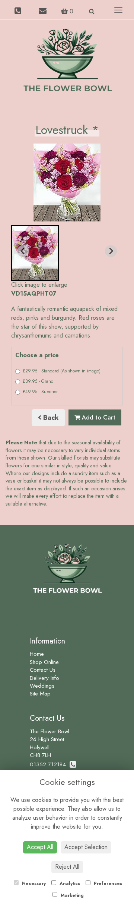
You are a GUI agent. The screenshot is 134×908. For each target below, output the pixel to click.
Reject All (67, 866)
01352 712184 (50, 764)
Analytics (69, 883)
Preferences (107, 883)
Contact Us (42, 670)
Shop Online (44, 662)
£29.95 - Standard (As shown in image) (61, 371)
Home (37, 654)
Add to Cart (97, 417)
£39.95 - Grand (38, 381)
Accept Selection (86, 847)
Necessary (33, 883)
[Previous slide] (23, 251)
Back (50, 417)
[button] (35, 253)
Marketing (71, 895)
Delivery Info (44, 678)
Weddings (42, 686)
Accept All (40, 847)
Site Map (40, 694)
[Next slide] (111, 251)
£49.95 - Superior (40, 391)
